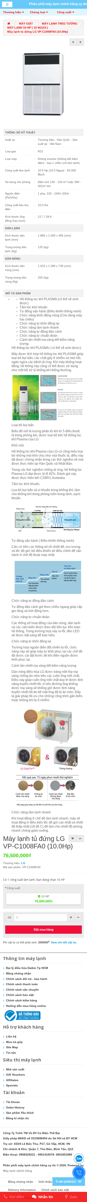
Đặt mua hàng (43, 929)
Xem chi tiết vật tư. (64, 942)
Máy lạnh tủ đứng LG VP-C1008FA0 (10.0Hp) (37, 31)
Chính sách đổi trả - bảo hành (26, 979)
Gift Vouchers (15, 1074)
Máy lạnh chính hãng (17, 1170)
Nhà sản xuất (15, 1069)
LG (23, 863)
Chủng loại (37, 12)
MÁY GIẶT (26, 23)
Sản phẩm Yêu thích (20, 1112)
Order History (15, 1107)
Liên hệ (11, 1036)
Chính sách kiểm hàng (21, 1000)
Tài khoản (13, 1102)
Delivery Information (22, 1189)
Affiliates (12, 1080)
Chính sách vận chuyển (22, 989)
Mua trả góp (14, 1042)
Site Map (12, 1047)
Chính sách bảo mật (20, 995)
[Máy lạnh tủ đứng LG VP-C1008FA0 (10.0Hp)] (43, 84)
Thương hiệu (12, 12)
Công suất (64, 12)
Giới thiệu (45, 1181)
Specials (12, 1085)
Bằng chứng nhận (18, 973)
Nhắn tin (45, 1197)
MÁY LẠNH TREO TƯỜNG (59, 23)
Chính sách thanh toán (22, 984)
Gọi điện (16, 1197)
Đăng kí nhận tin (17, 1118)
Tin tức (11, 1052)
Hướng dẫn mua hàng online (26, 1005)
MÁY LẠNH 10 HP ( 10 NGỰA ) (27, 27)
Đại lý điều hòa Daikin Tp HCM (27, 968)
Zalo (73, 1197)
